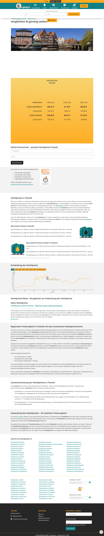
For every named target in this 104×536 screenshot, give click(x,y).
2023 (24, 269)
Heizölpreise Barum (16, 459)
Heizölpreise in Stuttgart (18, 490)
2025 (16, 269)
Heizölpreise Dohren (45, 446)
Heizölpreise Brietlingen (46, 465)
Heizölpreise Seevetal (45, 442)
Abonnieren (70, 528)
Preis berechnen (17, 162)
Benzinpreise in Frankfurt (46, 488)
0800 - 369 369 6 (56, 1)
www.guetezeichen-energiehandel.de (22, 184)
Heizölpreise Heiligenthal (46, 471)
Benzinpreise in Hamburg (46, 482)
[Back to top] (101, 532)
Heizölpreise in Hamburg (18, 482)
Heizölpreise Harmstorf (18, 444)
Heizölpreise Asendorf (17, 452)
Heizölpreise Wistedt (17, 448)
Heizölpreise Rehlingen (17, 467)
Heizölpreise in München (18, 484)
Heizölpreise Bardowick (74, 459)
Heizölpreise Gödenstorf (18, 463)
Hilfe (46, 1)
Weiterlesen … (15, 319)
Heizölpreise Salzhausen (74, 463)
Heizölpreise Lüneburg (73, 457)
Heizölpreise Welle (44, 450)
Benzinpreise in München (46, 484)
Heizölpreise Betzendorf (46, 467)
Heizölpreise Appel (44, 457)
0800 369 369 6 (17, 516)
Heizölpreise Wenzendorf (46, 454)
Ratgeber (21, 416)
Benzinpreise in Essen (45, 498)
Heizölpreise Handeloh (45, 448)
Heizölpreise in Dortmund (18, 496)
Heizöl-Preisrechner (44, 518)
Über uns (41, 514)
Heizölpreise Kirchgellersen (19, 471)
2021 (31, 269)
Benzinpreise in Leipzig (46, 494)
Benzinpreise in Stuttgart (46, 490)
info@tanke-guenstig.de (20, 519)
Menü (84, 6)
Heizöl (21, 330)
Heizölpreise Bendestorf (74, 442)
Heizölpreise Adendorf (73, 461)
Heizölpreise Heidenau (73, 448)
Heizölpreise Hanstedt (45, 452)
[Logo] (23, 6)
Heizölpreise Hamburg (17, 442)
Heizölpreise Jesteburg (73, 450)
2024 (20, 269)
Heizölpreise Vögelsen (45, 461)
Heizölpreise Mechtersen (18, 461)
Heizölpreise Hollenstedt (74, 454)
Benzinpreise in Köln (45, 486)
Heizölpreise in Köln (17, 486)
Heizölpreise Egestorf (73, 452)
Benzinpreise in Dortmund (47, 496)
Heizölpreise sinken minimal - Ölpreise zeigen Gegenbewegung (36, 306)
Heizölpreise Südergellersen (75, 471)
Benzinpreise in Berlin (45, 480)
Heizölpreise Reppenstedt (46, 469)
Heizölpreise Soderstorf (74, 467)
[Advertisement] (52, 63)
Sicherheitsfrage (71, 519)
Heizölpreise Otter (16, 450)
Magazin (40, 516)
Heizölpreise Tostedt (17, 446)
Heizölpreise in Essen (17, 498)
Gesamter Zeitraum (41, 269)
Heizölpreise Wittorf (45, 459)
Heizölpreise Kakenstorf (74, 446)
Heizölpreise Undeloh (17, 454)
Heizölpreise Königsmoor (74, 444)
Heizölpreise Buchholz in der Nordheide (50, 444)
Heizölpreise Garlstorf (17, 465)
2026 (13, 269)
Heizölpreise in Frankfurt (18, 488)
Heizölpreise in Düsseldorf (18, 492)
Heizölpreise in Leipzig (17, 494)
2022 (27, 269)
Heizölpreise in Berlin (17, 480)
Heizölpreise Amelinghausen (75, 465)
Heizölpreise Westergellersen (75, 469)
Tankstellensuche (43, 520)
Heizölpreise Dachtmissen (18, 469)
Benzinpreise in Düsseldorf (47, 492)
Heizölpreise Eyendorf (45, 463)
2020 (35, 269)
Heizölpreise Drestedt (17, 457)
